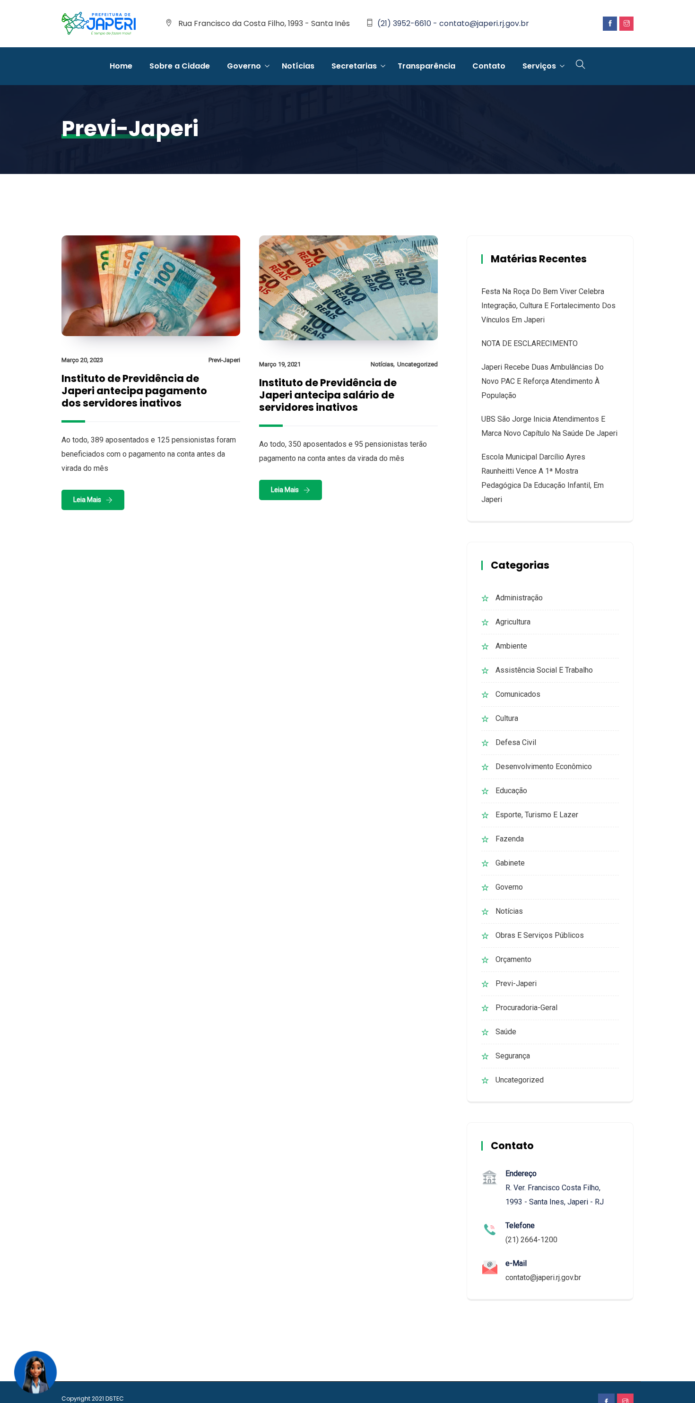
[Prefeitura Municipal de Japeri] (98, 24)
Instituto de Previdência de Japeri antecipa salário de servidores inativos (328, 395)
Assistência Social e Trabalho (544, 670)
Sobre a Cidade (179, 66)
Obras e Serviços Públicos (539, 935)
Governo (244, 66)
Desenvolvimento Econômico (543, 766)
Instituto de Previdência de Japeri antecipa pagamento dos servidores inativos (134, 391)
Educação (511, 790)
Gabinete (510, 862)
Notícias (298, 66)
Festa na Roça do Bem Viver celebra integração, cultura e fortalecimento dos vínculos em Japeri (548, 305)
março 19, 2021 (280, 364)
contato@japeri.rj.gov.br (543, 1277)
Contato (488, 66)
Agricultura (512, 621)
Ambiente (511, 645)
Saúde (505, 1031)
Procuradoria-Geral (526, 1007)
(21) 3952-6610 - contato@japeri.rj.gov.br (453, 23)
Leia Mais (87, 499)
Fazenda (509, 838)
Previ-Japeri (224, 360)
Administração (519, 597)
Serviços (539, 66)
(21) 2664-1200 (531, 1239)
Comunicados (517, 694)
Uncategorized (417, 364)
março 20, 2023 (82, 360)
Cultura (506, 718)
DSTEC (114, 1398)
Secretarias (354, 66)
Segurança (512, 1055)
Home (121, 66)
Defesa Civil (515, 742)
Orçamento (513, 959)
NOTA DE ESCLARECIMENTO (529, 343)
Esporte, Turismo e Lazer (536, 814)
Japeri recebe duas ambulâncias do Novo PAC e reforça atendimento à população (542, 381)
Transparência (426, 66)
